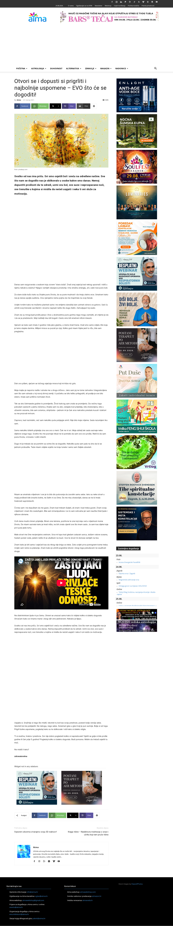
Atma (19, 100)
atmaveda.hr (87, 900)
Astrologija (37, 68)
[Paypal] (125, 2)
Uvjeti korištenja (119, 6)
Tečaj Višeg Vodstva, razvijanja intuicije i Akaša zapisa (136, 593)
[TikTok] (134, 2)
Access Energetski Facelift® (129, 562)
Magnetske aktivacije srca (129, 579)
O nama (71, 6)
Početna (20, 68)
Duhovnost (56, 68)
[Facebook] (112, 2)
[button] (155, 68)
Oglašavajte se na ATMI (84, 6)
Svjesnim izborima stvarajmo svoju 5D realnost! (35, 832)
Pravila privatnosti (148, 6)
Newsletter (98, 6)
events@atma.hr (16, 907)
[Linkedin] (121, 2)
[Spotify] (50, 861)
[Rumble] (130, 2)
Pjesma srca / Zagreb (127, 573)
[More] (94, 106)
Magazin (104, 68)
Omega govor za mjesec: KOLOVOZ (133, 586)
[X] (139, 2)
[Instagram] (116, 2)
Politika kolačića (133, 6)
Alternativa (72, 68)
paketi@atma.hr (38, 918)
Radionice (120, 68)
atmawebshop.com (88, 892)
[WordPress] (152, 2)
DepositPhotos (137, 884)
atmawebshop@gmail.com (33, 900)
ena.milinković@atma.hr (19, 914)
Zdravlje (89, 68)
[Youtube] (157, 2)
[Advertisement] (86, 45)
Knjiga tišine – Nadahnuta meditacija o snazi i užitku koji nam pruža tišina (88, 833)
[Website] (148, 2)
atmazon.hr (96, 896)
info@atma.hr (32, 892)
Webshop (108, 6)
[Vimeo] (143, 2)
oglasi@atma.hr (41, 896)
